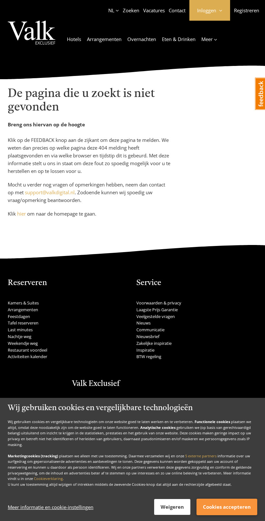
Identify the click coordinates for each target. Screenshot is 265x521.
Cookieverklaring (48, 478)
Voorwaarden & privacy (158, 303)
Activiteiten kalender (27, 356)
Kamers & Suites (23, 303)
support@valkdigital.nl (50, 192)
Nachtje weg (19, 336)
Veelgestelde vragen (155, 316)
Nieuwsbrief (147, 336)
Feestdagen (19, 316)
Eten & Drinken (179, 39)
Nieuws (143, 323)
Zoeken (131, 10)
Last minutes (20, 330)
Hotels (74, 39)
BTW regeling (148, 356)
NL (111, 10)
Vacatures (154, 10)
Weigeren (172, 507)
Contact (177, 10)
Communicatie (150, 330)
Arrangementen (104, 39)
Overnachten (141, 39)
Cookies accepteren (227, 507)
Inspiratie (145, 350)
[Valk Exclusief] (31, 36)
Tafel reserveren (23, 323)
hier (21, 213)
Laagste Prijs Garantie (157, 310)
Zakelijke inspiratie (154, 343)
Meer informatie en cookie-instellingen (50, 507)
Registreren (246, 10)
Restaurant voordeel (27, 350)
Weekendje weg (23, 343)
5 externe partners (201, 455)
